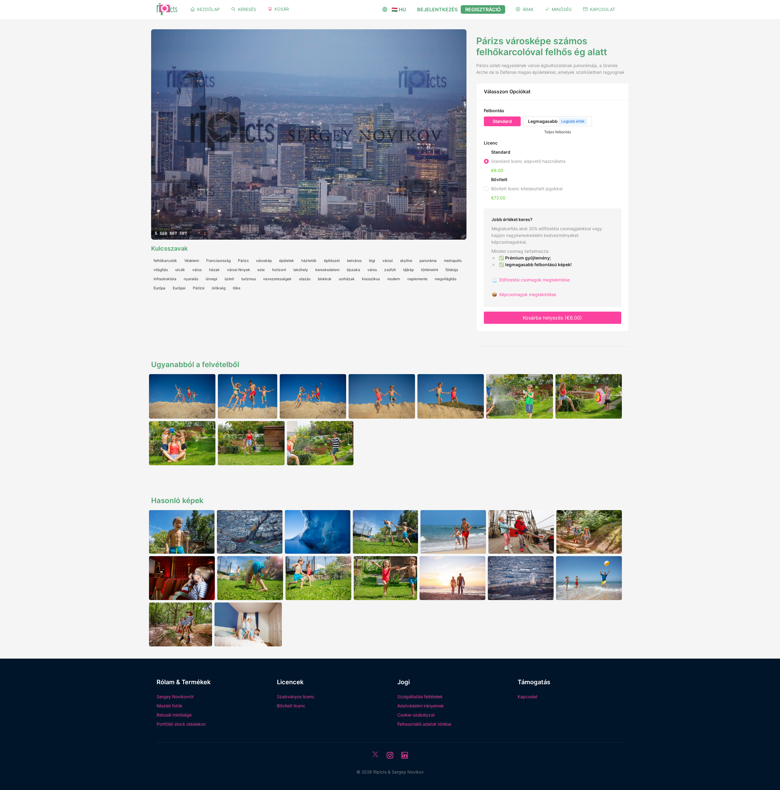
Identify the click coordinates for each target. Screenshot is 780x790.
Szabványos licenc (295, 696)
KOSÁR (282, 9)
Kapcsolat (527, 696)
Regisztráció (483, 9)
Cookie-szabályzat (416, 714)
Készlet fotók (170, 705)
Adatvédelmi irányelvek (420, 705)
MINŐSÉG (562, 9)
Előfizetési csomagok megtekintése (531, 279)
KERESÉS (247, 9)
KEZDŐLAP (208, 9)
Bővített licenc (291, 705)
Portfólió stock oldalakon (181, 724)
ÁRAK (528, 9)
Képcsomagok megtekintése (524, 294)
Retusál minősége (174, 714)
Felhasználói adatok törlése (424, 724)
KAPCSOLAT (602, 9)
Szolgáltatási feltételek (420, 696)
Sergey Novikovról (175, 696)
